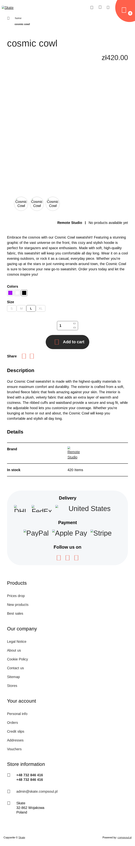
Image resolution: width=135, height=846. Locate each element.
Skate (21, 837)
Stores (12, 686)
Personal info (17, 714)
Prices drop (16, 596)
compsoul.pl (124, 837)
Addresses (15, 740)
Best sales (15, 613)
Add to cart (73, 342)
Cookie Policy (17, 659)
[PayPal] (36, 533)
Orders (12, 723)
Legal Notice (16, 641)
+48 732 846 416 (29, 775)
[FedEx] (42, 508)
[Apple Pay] (69, 533)
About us (14, 650)
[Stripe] (101, 533)
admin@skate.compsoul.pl (36, 791)
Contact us (15, 668)
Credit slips (15, 731)
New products (17, 605)
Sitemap (13, 677)
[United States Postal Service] (88, 508)
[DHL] (21, 508)
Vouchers (14, 749)
